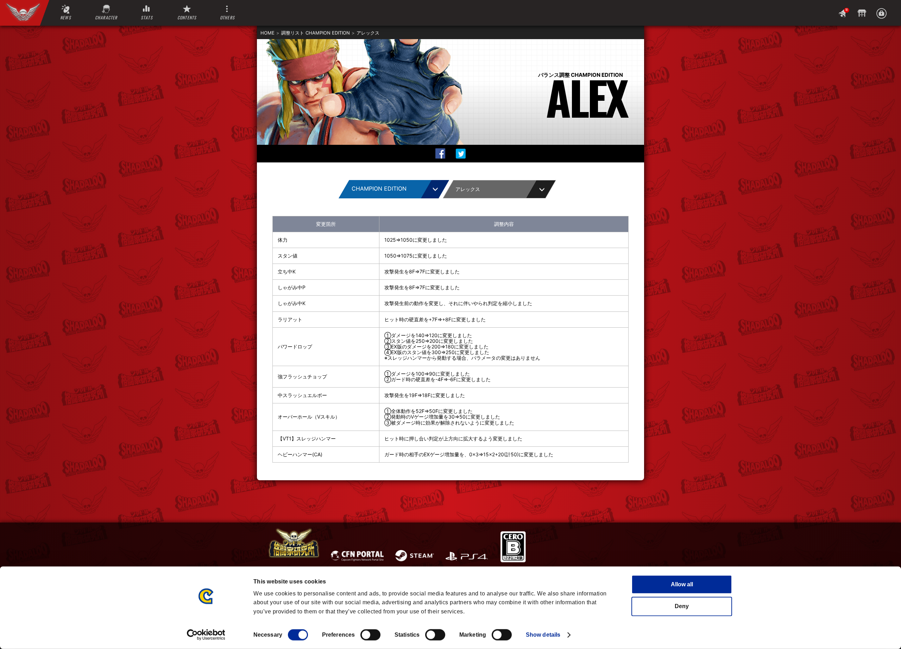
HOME (267, 33)
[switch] (370, 635)
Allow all (682, 584)
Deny (682, 606)
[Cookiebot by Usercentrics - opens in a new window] (206, 635)
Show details (543, 635)
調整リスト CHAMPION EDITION (315, 33)
